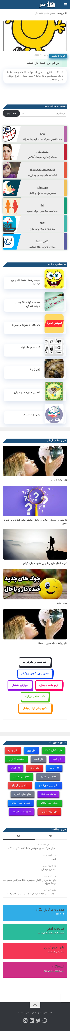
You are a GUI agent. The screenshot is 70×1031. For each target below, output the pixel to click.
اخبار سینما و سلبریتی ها (35, 662)
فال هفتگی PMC (53, 750)
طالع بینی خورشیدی (48, 785)
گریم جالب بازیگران (49, 685)
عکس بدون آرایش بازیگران (35, 674)
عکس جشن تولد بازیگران (35, 708)
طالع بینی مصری (48, 777)
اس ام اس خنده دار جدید (43, 63)
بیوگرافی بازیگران (19, 685)
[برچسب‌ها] (51, 836)
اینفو (34, 1013)
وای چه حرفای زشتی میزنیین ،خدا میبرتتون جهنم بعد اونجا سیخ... (29, 881)
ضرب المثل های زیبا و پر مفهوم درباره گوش (45, 563)
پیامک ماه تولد (48, 794)
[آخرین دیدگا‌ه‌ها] (19, 836)
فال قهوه (57, 759)
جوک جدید (62, 603)
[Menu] (65, 4)
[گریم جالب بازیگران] (49, 689)
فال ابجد (38, 759)
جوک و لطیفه (58, 56)
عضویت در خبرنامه (22, 812)
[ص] (25, 1020)
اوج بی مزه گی (48, 869)
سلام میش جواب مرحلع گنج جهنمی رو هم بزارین (31, 894)
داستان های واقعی (49, 803)
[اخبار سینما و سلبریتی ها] (35, 666)
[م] (44, 1020)
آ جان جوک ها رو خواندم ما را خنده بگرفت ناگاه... (31, 848)
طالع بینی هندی (21, 777)
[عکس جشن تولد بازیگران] (35, 712)
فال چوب (12, 750)
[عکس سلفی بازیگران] (35, 701)
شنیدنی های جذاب (20, 803)
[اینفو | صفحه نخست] (44, 4)
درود (54, 859)
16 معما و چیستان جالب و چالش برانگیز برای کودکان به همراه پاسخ (35, 521)
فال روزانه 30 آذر (58, 480)
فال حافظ (54, 768)
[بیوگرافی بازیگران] (19, 689)
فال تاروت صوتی (49, 812)
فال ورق (31, 750)
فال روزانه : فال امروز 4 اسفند (52, 643)
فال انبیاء (15, 768)
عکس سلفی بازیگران (35, 697)
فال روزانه (34, 768)
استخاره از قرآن (16, 759)
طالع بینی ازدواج (19, 785)
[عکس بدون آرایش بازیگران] (35, 677)
